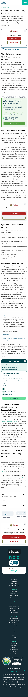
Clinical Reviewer (6, 501)
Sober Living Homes (14, 612)
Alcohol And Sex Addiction (6, 518)
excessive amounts (20, 301)
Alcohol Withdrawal (14, 581)
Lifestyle (14, 631)
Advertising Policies (14, 649)
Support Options (14, 602)
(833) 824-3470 (14, 570)
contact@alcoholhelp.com (14, 571)
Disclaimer (14, 647)
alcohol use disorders (12, 82)
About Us (14, 641)
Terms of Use (14, 643)
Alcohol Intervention (14, 606)
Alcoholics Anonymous (14, 608)
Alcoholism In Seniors (14, 622)
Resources (14, 616)
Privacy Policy (14, 645)
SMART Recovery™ (14, 610)
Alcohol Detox (14, 591)
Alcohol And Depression (14, 620)
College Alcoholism (14, 618)
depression (5, 136)
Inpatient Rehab (14, 593)
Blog (14, 629)
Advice (14, 633)
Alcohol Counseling (14, 598)
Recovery (14, 635)
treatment (3, 471)
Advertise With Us (14, 653)
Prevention (14, 637)
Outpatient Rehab (14, 595)
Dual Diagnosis (5, 7)
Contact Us (14, 651)
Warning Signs (14, 579)
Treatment (14, 589)
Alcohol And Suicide (21, 516)
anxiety (20, 355)
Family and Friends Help (14, 604)
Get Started (13, 398)
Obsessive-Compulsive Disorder (9, 421)
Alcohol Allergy (14, 624)
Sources (4, 505)
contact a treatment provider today (14, 477)
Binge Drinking (14, 583)
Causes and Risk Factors (14, 585)
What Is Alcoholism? (14, 577)
